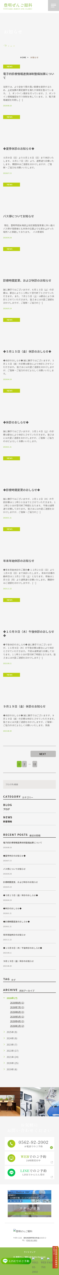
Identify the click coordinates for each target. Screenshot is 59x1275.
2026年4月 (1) (17, 1021)
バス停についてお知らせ (18, 216)
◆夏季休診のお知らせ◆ (18, 148)
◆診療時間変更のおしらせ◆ (21, 490)
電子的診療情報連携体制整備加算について (28, 76)
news (9, 67)
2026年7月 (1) (17, 1007)
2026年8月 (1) (17, 1002)
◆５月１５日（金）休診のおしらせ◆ (27, 351)
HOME (23, 57)
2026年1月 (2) (17, 1025)
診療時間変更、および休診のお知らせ (27, 280)
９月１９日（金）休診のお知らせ (24, 706)
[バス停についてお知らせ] (29, 197)
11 (34, 764)
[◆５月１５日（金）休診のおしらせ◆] (29, 332)
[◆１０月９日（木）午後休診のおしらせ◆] (29, 612)
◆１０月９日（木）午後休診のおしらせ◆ (28, 633)
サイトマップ (29, 1252)
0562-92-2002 (31, 1240)
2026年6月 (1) (17, 1012)
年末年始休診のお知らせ (18, 561)
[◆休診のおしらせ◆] (29, 403)
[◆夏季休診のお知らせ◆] (29, 129)
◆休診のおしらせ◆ (16, 422)
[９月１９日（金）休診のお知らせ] (29, 687)
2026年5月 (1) (17, 1016)
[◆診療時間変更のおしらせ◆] (29, 470)
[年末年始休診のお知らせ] (29, 541)
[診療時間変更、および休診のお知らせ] (29, 261)
